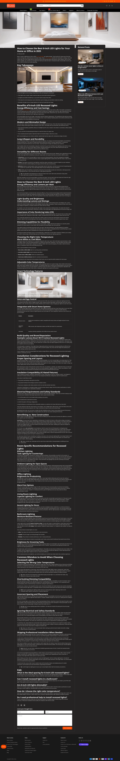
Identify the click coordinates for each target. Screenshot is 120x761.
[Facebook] (103, 1)
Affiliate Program (64, 750)
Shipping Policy (28, 746)
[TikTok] (110, 1)
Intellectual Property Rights (30, 750)
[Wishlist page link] (106, 5)
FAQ (43, 742)
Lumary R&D (9, 746)
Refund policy (28, 740)
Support (71, 10)
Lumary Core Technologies (12, 744)
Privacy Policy (27, 744)
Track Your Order (28, 752)
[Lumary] (11, 5)
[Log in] (109, 6)
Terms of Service (28, 742)
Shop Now (70, 1)
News (8, 750)
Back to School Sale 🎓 (54, 10)
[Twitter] (105, 1)
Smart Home (23, 10)
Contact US (45, 740)
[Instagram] (106, 1)
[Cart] (112, 6)
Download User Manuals (30, 748)
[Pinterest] (108, 1)
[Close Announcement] (115, 1)
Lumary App (63, 748)
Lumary (14, 759)
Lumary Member (46, 744)
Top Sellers (42, 10)
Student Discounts (64, 752)
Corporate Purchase (92, 10)
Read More (80, 74)
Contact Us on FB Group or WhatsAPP (68, 744)
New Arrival (33, 10)
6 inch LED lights (40, 56)
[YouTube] (112, 1)
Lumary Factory (10, 748)
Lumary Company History (12, 742)
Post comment (67, 728)
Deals (64, 10)
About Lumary (80, 10)
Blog (8, 752)
